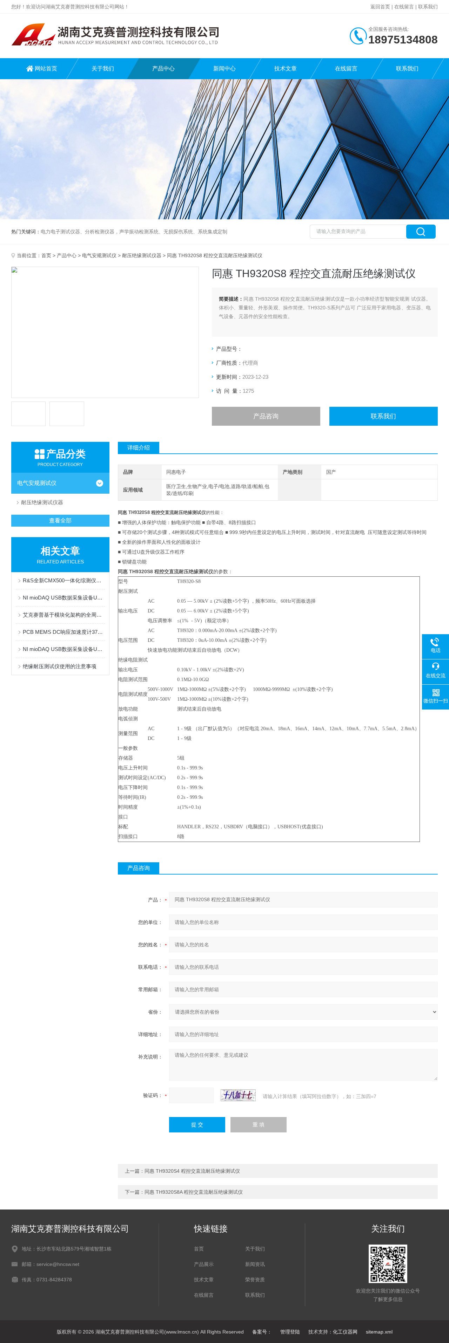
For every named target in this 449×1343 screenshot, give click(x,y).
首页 (46, 255)
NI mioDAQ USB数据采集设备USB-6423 (64, 598)
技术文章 (285, 68)
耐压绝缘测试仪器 (141, 255)
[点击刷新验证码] (238, 1095)
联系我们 (428, 6)
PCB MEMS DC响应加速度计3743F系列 (64, 632)
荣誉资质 (255, 1279)
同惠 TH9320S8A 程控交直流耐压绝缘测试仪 (194, 1192)
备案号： (262, 1332)
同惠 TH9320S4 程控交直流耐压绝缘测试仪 (192, 1171)
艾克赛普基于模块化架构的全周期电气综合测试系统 (64, 615)
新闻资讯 (255, 1264)
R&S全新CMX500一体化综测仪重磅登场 (64, 580)
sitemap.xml (379, 1332)
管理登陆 (290, 1332)
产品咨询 (266, 416)
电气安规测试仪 (99, 255)
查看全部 (60, 520)
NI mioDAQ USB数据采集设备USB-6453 (64, 649)
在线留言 (404, 6)
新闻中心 (224, 68)
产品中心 (163, 68)
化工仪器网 (345, 1332)
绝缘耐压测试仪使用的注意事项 (59, 666)
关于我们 (103, 68)
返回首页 (380, 6)
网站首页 (46, 68)
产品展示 (204, 1264)
